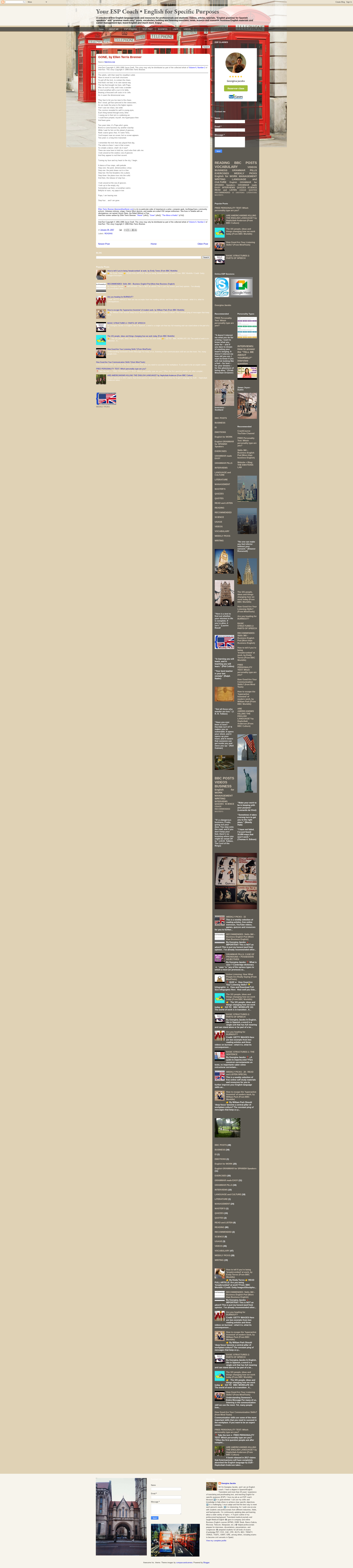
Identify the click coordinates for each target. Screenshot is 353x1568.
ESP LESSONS (130, 29)
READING (109, 234)
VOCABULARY (226, 167)
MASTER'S (219, 195)
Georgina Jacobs (223, 305)
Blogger (206, 1563)
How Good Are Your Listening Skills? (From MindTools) (129, 349)
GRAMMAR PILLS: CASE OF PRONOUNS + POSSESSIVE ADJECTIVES (240, 956)
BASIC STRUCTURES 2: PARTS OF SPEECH (126, 323)
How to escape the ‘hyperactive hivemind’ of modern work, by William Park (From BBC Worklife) (145, 310)
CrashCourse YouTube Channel (245, 432)
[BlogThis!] (127, 230)
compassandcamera (184, 1563)
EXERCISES (222, 173)
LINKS (175, 29)
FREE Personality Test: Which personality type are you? (224, 322)
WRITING (220, 179)
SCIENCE (252, 187)
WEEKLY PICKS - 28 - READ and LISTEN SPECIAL (239, 1073)
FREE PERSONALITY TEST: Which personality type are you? (121, 369)
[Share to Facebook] (133, 230)
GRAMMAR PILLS (244, 170)
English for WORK (226, 176)
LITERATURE (252, 193)
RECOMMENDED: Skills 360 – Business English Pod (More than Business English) (141, 284)
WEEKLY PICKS (245, 173)
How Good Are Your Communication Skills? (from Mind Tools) (120, 362)
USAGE (242, 190)
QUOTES (253, 190)
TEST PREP (147, 29)
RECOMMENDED (222, 193)
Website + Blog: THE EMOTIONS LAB (245, 464)
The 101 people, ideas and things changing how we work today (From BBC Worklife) (140, 336)
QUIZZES (241, 187)
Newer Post (104, 244)
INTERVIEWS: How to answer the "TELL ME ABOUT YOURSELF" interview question (246, 355)
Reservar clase (236, 88)
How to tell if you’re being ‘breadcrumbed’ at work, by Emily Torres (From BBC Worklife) (142, 271)
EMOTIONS (240, 193)
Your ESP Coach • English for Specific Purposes (157, 11)
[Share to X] (130, 230)
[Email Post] (120, 230)
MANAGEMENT (248, 176)
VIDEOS (187, 29)
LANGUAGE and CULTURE (223, 473)
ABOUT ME (114, 29)
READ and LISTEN (226, 190)
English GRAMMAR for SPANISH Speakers (224, 444)
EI (233, 193)
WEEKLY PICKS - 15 (236, 917)
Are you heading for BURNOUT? (120, 297)
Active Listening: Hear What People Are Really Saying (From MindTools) (241, 976)
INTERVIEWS (228, 187)
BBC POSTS (245, 163)
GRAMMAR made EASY (226, 1180)
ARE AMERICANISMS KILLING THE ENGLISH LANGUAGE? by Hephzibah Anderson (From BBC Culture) (150, 375)
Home (101, 29)
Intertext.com (110, 62)
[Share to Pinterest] (135, 230)
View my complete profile (216, 1541)
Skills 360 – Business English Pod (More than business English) (246, 454)
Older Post (203, 244)
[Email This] (125, 230)
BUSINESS (162, 29)
